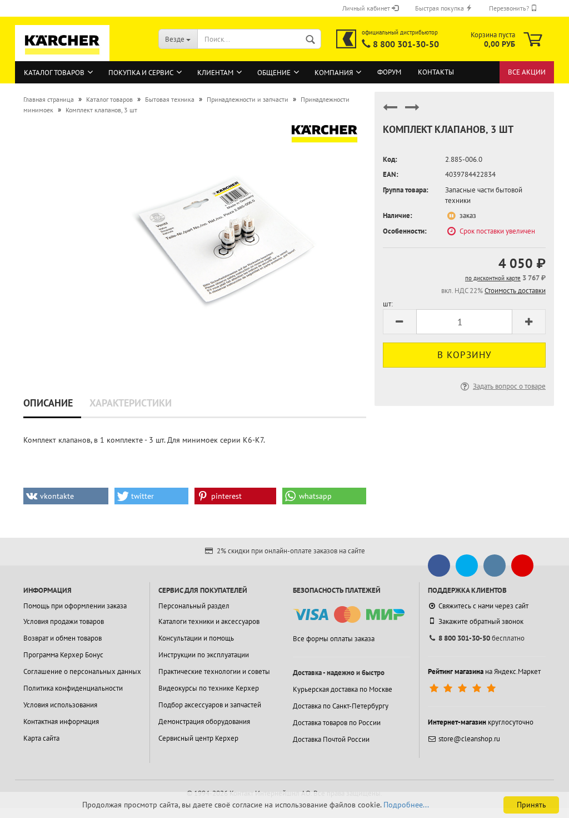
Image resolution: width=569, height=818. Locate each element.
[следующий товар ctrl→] (412, 112)
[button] (65, 496)
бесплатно (481, 638)
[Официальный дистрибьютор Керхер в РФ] (346, 39)
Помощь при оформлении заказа (75, 606)
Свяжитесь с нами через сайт (483, 606)
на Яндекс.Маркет (484, 671)
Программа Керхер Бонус (63, 655)
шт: (388, 304)
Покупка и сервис (140, 72)
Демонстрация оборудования (204, 721)
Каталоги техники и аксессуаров (208, 621)
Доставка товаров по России (337, 722)
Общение (274, 72)
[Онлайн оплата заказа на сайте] (349, 615)
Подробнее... (406, 805)
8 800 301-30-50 (406, 43)
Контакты (436, 72)
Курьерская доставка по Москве (342, 689)
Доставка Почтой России (331, 739)
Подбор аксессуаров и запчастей (209, 705)
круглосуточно (480, 722)
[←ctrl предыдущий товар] (390, 112)
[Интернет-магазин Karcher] (62, 55)
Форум (389, 72)
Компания (334, 72)
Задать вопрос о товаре (509, 386)
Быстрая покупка (440, 8)
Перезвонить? (510, 8)
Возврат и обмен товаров (62, 638)
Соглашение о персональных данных (82, 671)
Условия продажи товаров (63, 621)
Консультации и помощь (196, 638)
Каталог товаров (54, 72)
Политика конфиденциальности (73, 688)
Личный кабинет (367, 8)
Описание (48, 402)
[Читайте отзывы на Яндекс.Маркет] (464, 688)
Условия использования (60, 705)
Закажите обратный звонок (480, 621)
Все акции (527, 72)
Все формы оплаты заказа (334, 638)
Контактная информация (61, 721)
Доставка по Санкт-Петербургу (340, 706)
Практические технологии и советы (214, 671)
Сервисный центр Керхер (198, 738)
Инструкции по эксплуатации (203, 655)
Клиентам (215, 72)
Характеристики (130, 402)
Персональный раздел (193, 606)
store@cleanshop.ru (469, 738)
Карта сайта (41, 738)
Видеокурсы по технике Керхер (208, 688)
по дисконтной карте (493, 278)
